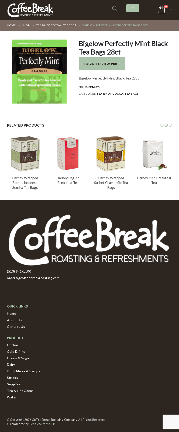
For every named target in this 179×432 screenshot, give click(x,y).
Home (11, 313)
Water (12, 397)
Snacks (12, 378)
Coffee (12, 345)
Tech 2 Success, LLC (43, 424)
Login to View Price (102, 63)
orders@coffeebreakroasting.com (33, 278)
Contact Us (16, 326)
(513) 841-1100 (19, 271)
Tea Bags (131, 93)
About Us (14, 320)
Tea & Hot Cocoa (109, 93)
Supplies (13, 384)
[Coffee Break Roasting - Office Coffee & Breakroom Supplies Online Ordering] (30, 9)
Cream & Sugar (18, 358)
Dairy (11, 364)
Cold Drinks (16, 351)
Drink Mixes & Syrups (23, 371)
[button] (162, 125)
